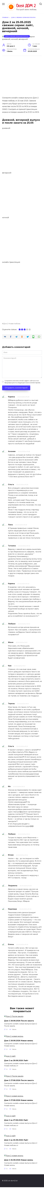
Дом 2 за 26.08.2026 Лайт (16, 1140)
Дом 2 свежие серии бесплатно (16, 36)
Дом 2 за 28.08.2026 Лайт (16, 1060)
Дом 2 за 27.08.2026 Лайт (16, 1120)
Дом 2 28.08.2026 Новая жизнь (18, 1041)
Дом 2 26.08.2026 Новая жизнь (18, 1160)
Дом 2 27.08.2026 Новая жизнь (18, 1100)
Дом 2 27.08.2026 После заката (19, 1080)
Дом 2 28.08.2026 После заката (19, 1021)
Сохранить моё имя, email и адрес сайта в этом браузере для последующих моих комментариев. (22, 381)
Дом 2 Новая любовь (11, 324)
